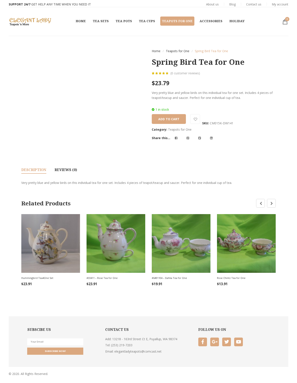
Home (156, 51)
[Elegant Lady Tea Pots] (30, 21)
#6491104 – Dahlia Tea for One (169, 278)
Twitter (226, 342)
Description (33, 169)
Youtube (238, 342)
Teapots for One (177, 51)
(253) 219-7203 (121, 345)
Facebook (202, 342)
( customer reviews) (185, 73)
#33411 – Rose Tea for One (102, 278)
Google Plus (214, 342)
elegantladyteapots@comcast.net (138, 351)
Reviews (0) (66, 169)
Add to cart (168, 119)
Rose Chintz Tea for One (231, 278)
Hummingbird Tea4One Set (37, 278)
